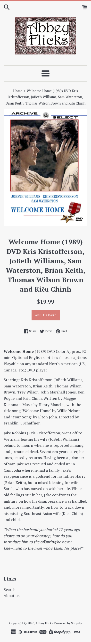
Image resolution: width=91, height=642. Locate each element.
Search (10, 589)
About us (11, 595)
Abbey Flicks (44, 623)
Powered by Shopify (68, 623)
